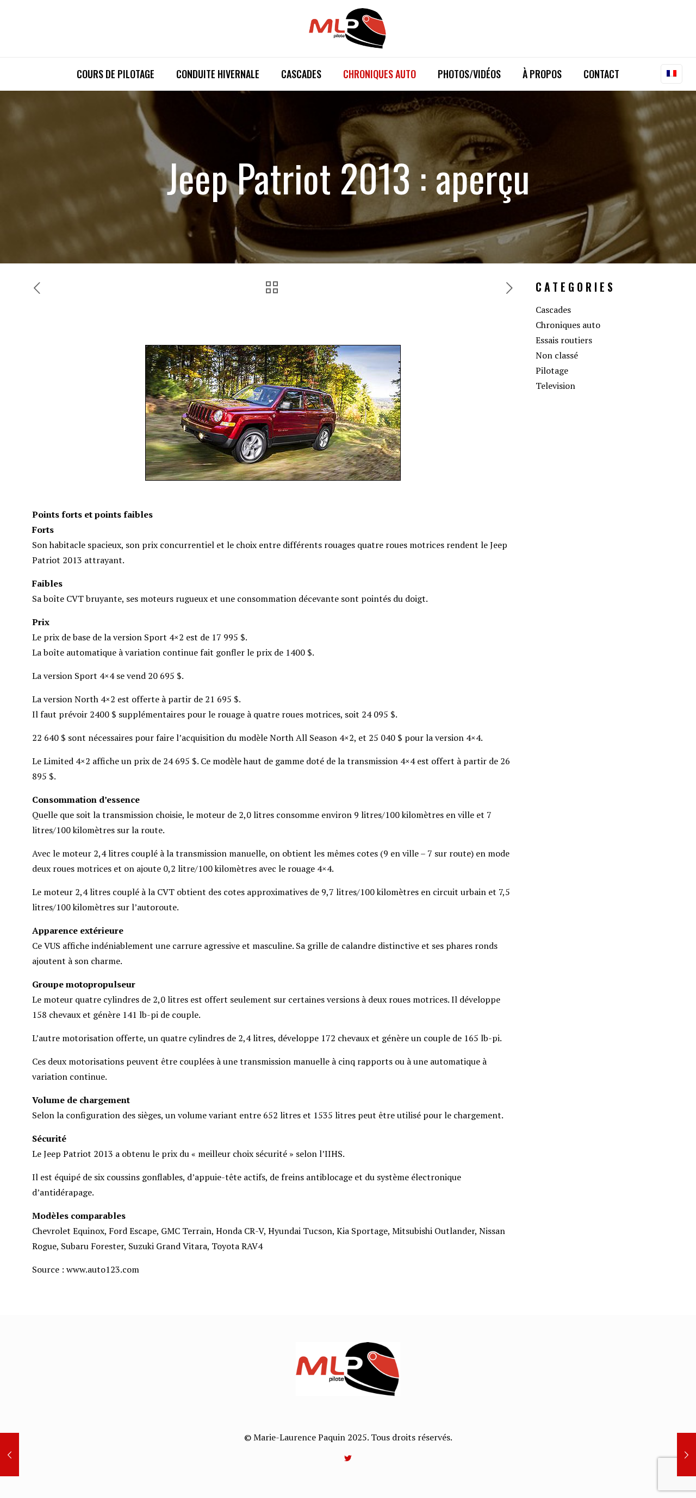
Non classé (557, 355)
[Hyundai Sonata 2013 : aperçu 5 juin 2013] (686, 1454)
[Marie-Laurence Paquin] (348, 28)
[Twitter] (348, 1457)
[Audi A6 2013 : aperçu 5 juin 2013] (9, 1454)
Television (555, 386)
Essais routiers (564, 340)
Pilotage (552, 370)
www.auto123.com (102, 1269)
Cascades (553, 310)
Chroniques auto (568, 325)
